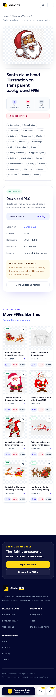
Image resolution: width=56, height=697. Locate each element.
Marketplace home (39, 627)
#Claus (40, 130)
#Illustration (26, 158)
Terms (5, 659)
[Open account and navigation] (50, 5)
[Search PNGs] (43, 5)
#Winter (25, 175)
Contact (6, 647)
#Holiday (12, 158)
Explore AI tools (28, 564)
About (5, 641)
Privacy (6, 653)
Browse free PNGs (28, 572)
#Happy (34, 147)
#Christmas (28, 130)
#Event (11, 142)
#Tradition (12, 175)
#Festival (23, 142)
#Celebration (29, 125)
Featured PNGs (10, 620)
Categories (36, 614)
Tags (32, 620)
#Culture (12, 136)
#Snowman (41, 169)
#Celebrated (13, 125)
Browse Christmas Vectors (16, 320)
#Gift (10, 147)
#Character (13, 130)
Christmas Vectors (21, 16)
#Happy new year (36, 153)
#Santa (42, 164)
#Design (39, 136)
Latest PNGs (8, 614)
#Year (36, 175)
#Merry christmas (15, 164)
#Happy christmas (16, 153)
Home (6, 16)
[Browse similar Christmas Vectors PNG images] (23, 330)
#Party (31, 164)
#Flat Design (37, 142)
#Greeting (21, 147)
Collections (8, 627)
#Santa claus (13, 169)
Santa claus (30, 227)
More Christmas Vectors (28, 285)
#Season (28, 169)
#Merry (39, 158)
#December (26, 136)
